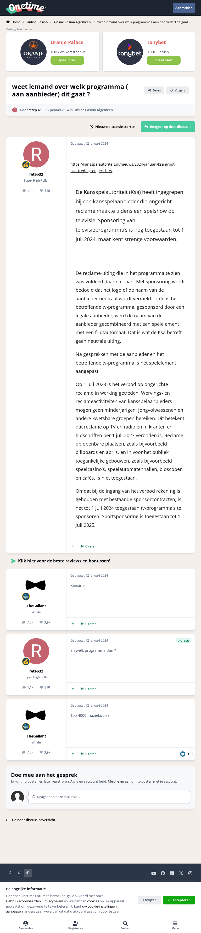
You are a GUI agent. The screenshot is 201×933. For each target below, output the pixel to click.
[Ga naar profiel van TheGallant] (36, 586)
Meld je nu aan (119, 781)
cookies (93, 901)
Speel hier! (67, 60)
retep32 (35, 109)
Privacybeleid (52, 901)
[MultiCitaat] (72, 546)
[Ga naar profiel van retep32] (14, 110)
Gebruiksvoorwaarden (23, 901)
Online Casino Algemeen (93, 109)
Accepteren (181, 900)
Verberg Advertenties (19, 29)
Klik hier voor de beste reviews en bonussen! (64, 561)
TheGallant (36, 605)
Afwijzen (149, 900)
